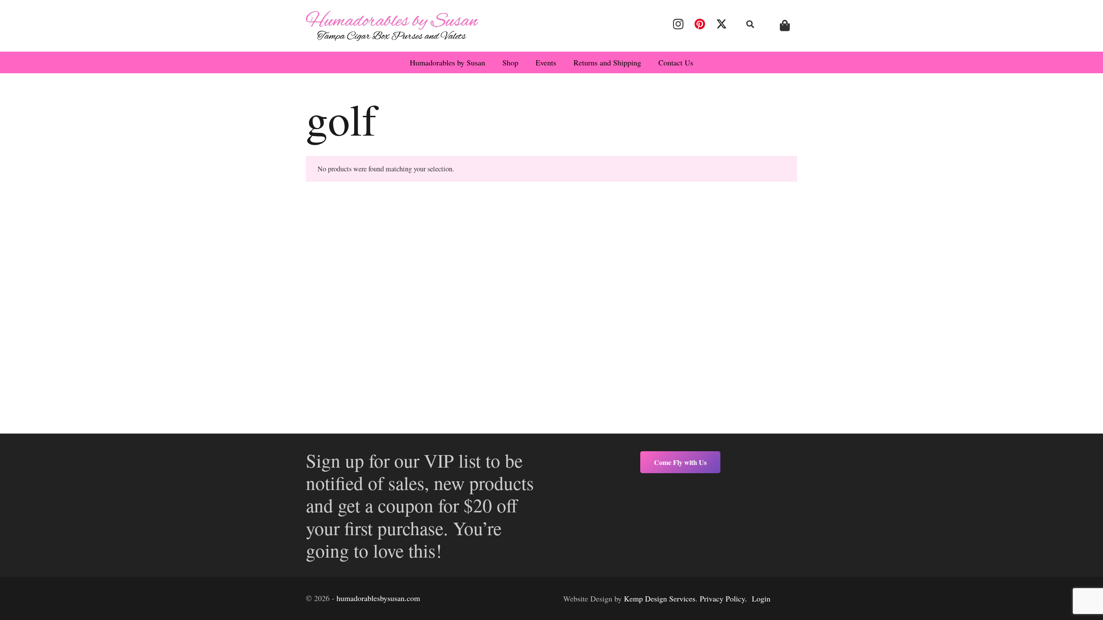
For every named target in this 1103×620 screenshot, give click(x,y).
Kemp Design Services (659, 598)
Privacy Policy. (723, 598)
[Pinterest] (699, 24)
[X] (721, 24)
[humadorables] (392, 26)
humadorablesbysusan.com (378, 598)
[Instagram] (678, 24)
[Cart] (785, 25)
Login (761, 598)
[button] (750, 24)
